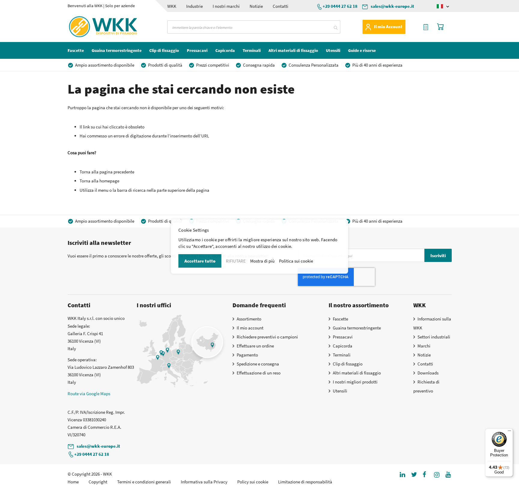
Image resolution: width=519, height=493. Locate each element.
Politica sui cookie (296, 261)
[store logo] (92, 26)
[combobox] (253, 27)
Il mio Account (388, 26)
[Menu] (509, 432)
